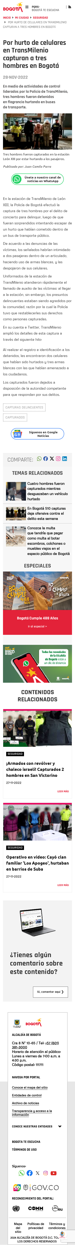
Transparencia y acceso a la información (32, 1113)
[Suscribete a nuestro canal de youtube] (54, 1173)
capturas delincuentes (24, 407)
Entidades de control (27, 1095)
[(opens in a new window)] (58, 460)
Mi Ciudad (22, 18)
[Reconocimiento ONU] (16, 1208)
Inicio (7, 18)
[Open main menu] (27, 7)
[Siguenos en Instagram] (46, 1173)
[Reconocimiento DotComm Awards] (36, 1208)
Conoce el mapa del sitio (30, 1087)
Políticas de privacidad (35, 1226)
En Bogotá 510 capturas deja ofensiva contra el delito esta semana (46, 513)
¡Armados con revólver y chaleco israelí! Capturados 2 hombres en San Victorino (35, 769)
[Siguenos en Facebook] (22, 1173)
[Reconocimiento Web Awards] (57, 1208)
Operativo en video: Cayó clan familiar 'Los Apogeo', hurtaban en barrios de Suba (37, 863)
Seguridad (40, 18)
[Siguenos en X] (38, 1173)
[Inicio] (13, 7)
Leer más (63, 791)
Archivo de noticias (25, 1103)
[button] (39, 460)
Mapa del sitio (18, 1227)
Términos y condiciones (57, 1226)
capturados (15, 417)
